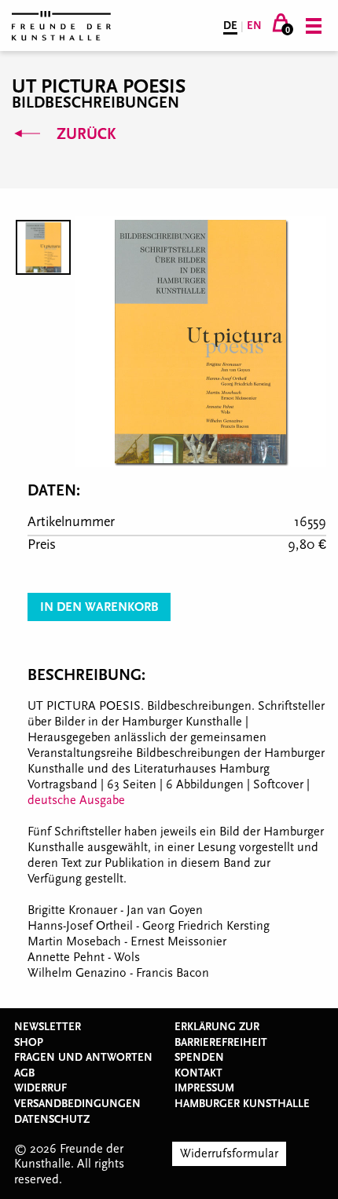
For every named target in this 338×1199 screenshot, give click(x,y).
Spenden (199, 1057)
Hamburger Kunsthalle (242, 1104)
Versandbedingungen (77, 1104)
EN (254, 26)
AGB (24, 1073)
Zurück (84, 134)
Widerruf (40, 1088)
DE (230, 26)
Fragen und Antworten (83, 1057)
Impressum (204, 1088)
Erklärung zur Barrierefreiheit (221, 1035)
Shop (28, 1042)
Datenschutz (52, 1119)
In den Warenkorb (99, 607)
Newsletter (47, 1027)
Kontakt (198, 1073)
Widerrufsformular (229, 1153)
